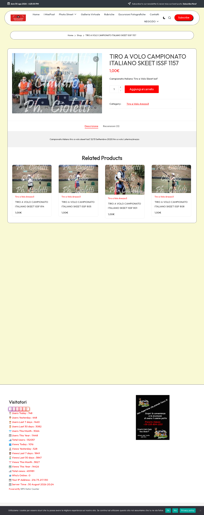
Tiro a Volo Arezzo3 (137, 103)
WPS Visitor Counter (29, 489)
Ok (168, 510)
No (175, 510)
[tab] (91, 126)
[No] (200, 510)
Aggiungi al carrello (142, 89)
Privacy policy (187, 510)
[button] (183, 17)
